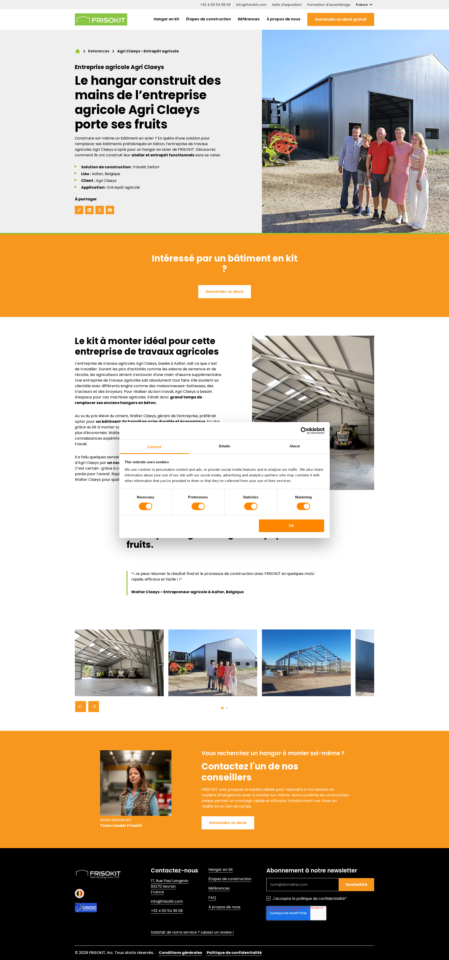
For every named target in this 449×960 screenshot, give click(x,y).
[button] (340, 19)
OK (291, 526)
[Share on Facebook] (110, 210)
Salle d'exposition (287, 4)
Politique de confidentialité (234, 952)
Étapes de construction (208, 19)
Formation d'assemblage (328, 4)
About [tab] (295, 446)
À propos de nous (283, 19)
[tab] (222, 708)
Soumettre (356, 884)
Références (249, 19)
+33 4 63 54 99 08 (215, 4)
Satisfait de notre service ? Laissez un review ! (192, 932)
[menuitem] (166, 19)
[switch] (198, 506)
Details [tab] (224, 446)
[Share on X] (99, 210)
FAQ (212, 897)
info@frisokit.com (251, 4)
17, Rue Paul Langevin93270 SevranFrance (169, 886)
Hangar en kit (166, 19)
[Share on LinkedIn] (89, 210)
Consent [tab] (154, 447)
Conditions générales (180, 952)
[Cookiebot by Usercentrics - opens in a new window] (304, 430)
